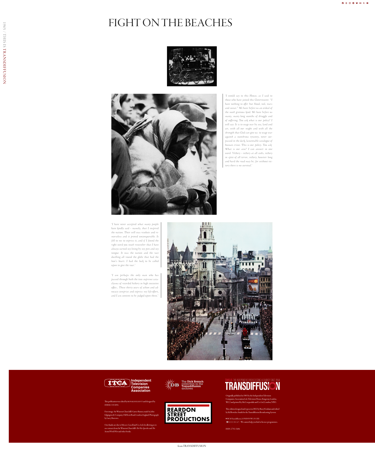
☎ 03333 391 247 (232, 422)
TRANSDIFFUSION (4, 66)
